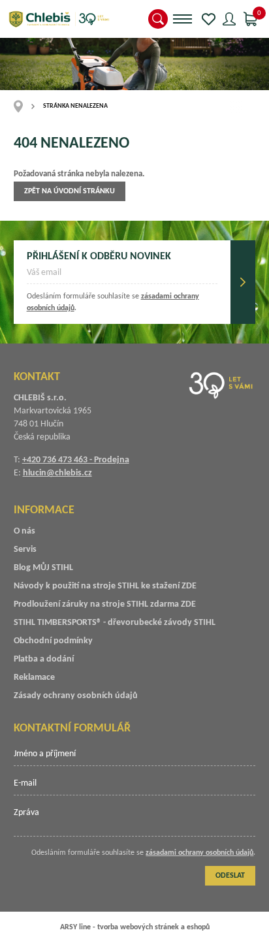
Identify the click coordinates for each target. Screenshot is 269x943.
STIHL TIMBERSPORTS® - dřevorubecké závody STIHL (114, 623)
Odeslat (242, 282)
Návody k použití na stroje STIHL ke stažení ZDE (105, 586)
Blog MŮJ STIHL (43, 568)
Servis (25, 549)
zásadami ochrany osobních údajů (199, 853)
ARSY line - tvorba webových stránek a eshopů (135, 927)
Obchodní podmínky (53, 641)
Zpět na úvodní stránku (69, 191)
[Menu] (182, 19)
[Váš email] (122, 277)
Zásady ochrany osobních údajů (76, 696)
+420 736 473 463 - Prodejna (75, 460)
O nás (24, 531)
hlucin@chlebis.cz (57, 473)
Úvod (22, 106)
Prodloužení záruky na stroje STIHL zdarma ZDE (105, 604)
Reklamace (34, 677)
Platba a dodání (44, 659)
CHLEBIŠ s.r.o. (59, 19)
